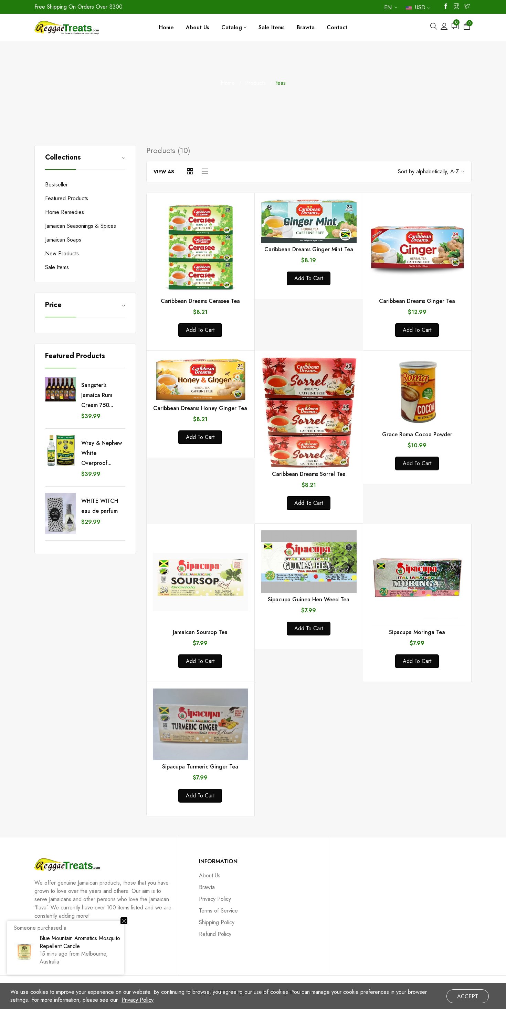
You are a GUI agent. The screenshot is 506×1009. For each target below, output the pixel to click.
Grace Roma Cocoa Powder (417, 434)
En (388, 8)
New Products (62, 253)
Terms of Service (218, 911)
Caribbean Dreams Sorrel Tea (309, 474)
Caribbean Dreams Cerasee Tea (200, 301)
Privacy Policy (215, 899)
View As (164, 171)
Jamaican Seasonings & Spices (80, 226)
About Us (209, 875)
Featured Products (66, 198)
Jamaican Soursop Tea (200, 632)
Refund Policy (215, 934)
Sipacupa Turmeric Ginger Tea (200, 767)
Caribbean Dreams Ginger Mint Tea (308, 249)
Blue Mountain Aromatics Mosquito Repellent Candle (80, 942)
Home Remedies (64, 212)
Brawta (207, 887)
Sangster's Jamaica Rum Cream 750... (97, 395)
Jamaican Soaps (63, 240)
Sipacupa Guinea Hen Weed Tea (308, 599)
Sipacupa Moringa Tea (417, 632)
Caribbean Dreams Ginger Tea (417, 301)
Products (255, 83)
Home (228, 83)
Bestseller (56, 184)
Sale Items (57, 267)
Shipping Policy (216, 922)
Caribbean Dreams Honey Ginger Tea (200, 408)
